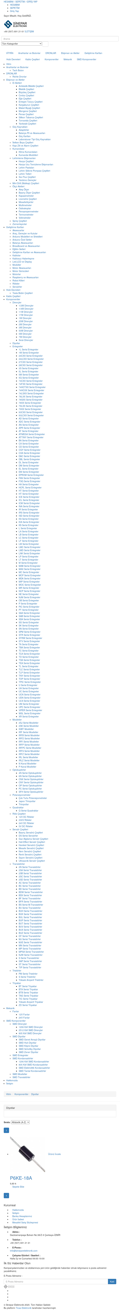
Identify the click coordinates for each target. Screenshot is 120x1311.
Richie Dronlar (19, 76)
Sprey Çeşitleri (19, 220)
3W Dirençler (25, 327)
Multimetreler (25, 205)
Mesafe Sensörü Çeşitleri (31, 848)
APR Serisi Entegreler (29, 427)
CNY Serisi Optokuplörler (31, 782)
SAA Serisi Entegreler (29, 612)
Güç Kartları (24, 136)
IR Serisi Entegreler (28, 509)
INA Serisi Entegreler (29, 506)
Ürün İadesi (18, 1219)
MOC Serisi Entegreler (30, 584)
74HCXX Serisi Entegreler (31, 390)
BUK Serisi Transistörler (30, 914)
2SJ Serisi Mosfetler (28, 722)
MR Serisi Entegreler (29, 587)
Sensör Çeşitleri (20, 829)
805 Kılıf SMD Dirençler (30, 1033)
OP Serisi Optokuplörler (30, 785)
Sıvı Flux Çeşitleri (27, 176)
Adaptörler (24, 129)
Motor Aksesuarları (21, 267)
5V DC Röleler (26, 826)
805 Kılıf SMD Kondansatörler (33, 1064)
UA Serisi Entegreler (29, 688)
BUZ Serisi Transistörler (30, 932)
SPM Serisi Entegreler (29, 631)
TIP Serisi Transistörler (30, 967)
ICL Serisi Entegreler (29, 500)
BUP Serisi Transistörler (30, 920)
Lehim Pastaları (26, 167)
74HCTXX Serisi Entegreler (32, 387)
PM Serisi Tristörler (28, 973)
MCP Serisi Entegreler (30, 575)
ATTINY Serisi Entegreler (31, 437)
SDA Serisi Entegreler (29, 619)
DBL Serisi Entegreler (29, 459)
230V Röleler (25, 820)
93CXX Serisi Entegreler (31, 412)
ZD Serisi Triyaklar (28, 1005)
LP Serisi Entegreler (28, 556)
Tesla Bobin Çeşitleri (22, 293)
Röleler (16, 283)
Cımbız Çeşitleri (26, 95)
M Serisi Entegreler (28, 562)
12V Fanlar (24, 1014)
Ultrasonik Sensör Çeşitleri (32, 860)
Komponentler (52, 59)
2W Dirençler (25, 324)
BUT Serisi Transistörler (30, 923)
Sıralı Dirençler (26, 340)
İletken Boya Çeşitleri (22, 142)
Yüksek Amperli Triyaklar (31, 1001)
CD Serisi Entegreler (29, 446)
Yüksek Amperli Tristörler (31, 979)
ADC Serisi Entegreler (29, 421)
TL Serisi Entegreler (28, 666)
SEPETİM (15, 7)
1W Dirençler (25, 318)
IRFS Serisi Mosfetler (29, 751)
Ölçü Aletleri (18, 186)
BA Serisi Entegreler (29, 440)
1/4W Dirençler (26, 308)
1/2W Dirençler (26, 305)
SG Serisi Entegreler (29, 622)
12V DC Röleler (26, 816)
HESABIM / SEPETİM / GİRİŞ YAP (20, 1)
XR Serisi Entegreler (29, 716)
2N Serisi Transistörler (30, 867)
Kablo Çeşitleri (32, 59)
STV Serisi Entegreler (29, 641)
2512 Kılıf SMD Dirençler (31, 1030)
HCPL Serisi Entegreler (30, 487)
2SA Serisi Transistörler (30, 870)
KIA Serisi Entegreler (29, 522)
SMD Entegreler (20, 1055)
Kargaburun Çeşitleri (29, 104)
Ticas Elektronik (23, 1307)
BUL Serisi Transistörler (30, 917)
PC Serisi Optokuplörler (30, 788)
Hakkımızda (12, 1080)
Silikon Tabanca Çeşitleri (31, 117)
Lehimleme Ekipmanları (24, 158)
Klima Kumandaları (28, 151)
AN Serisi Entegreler (29, 424)
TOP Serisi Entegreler (29, 678)
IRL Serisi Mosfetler (28, 757)
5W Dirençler (25, 333)
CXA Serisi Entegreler (29, 453)
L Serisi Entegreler (28, 528)
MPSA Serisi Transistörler (31, 951)
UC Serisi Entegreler (29, 691)
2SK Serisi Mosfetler (29, 725)
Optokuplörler (19, 769)
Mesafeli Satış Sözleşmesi (25, 1222)
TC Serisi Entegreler (29, 650)
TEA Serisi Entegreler (29, 663)
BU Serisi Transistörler (30, 907)
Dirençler (16, 302)
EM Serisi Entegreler (29, 471)
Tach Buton (18, 70)
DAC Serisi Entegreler (29, 456)
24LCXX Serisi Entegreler (31, 358)
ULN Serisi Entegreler (29, 700)
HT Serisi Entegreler (29, 490)
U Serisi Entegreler (28, 685)
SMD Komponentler (86, 59)
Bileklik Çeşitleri (26, 89)
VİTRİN (9, 53)
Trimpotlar (24, 804)
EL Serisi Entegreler (28, 468)
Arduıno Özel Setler (22, 239)
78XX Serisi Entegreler (30, 402)
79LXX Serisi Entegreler (30, 405)
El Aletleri (17, 82)
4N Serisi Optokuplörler (30, 772)
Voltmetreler (25, 217)
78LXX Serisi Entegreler (30, 396)
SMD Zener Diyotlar (28, 1052)
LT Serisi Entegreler (28, 559)
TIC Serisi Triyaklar (28, 998)
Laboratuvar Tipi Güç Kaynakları (35, 139)
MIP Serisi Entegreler (29, 581)
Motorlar (16, 274)
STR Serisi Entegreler (29, 634)
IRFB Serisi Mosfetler (29, 735)
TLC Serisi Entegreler (29, 669)
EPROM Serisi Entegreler (31, 474)
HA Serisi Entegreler (29, 484)
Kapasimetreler (26, 195)
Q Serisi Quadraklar (28, 810)
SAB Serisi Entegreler (29, 616)
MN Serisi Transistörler (30, 945)
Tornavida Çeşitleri (28, 120)
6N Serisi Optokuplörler (30, 776)
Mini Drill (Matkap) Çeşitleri (25, 183)
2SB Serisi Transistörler (30, 873)
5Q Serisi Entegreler (29, 377)
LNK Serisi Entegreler (29, 553)
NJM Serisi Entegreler (29, 597)
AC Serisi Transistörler (30, 882)
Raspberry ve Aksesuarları (25, 277)
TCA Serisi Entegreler (29, 653)
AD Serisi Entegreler (29, 418)
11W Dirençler (26, 311)
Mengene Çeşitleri (28, 111)
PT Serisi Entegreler (29, 609)
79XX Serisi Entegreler (30, 409)
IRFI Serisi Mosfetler (29, 741)
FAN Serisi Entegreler (29, 478)
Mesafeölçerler (26, 202)
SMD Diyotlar (18, 1036)
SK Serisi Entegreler (29, 625)
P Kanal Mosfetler (27, 766)
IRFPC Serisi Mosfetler (30, 747)
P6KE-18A (21, 1177)
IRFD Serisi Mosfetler (29, 738)
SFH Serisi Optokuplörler (31, 791)
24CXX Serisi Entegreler (31, 355)
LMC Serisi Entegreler (29, 547)
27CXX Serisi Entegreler (31, 362)
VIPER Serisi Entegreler (30, 710)
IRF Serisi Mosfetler (28, 732)
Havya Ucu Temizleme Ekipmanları (36, 164)
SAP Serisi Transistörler (30, 961)
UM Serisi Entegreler (29, 703)
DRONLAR (50, 53)
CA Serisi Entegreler (29, 443)
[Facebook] (11, 1290)
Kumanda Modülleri (28, 155)
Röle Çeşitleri (19, 813)
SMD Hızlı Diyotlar (27, 1042)
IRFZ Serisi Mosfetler (29, 754)
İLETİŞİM (29, 31)
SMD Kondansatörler (22, 1058)
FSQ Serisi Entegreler (29, 481)
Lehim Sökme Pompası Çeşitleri (34, 170)
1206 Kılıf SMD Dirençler (31, 1027)
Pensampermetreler (28, 211)
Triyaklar (16, 983)
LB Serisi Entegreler (28, 534)
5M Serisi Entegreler (29, 374)
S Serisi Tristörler (27, 976)
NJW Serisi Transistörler (30, 954)
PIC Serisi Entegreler (29, 606)
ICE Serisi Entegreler (29, 496)
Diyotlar (16, 343)
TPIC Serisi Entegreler (30, 681)
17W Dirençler (26, 314)
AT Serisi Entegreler (28, 431)
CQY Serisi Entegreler (29, 449)
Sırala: (7, 1122)
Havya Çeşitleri (26, 161)
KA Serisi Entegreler (29, 518)
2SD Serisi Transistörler (30, 879)
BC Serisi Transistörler (30, 885)
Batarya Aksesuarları (22, 242)
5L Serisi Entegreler (28, 371)
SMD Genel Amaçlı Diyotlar (32, 1039)
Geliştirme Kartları (93, 53)
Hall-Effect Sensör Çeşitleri (32, 841)
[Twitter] (11, 1293)
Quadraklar (18, 807)
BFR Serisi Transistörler (30, 901)
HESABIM (15, 4)
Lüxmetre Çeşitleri (28, 198)
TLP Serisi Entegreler (29, 672)
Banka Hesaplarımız (22, 1216)
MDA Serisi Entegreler (29, 578)
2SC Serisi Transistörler (30, 876)
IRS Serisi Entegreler (29, 512)
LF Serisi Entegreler (28, 540)
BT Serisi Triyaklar (28, 986)
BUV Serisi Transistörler (30, 926)
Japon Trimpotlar (27, 801)
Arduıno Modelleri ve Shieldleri (27, 236)
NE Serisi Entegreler (29, 594)
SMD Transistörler (21, 1077)
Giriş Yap (14, 11)
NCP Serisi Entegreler (29, 591)
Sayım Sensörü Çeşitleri (30, 857)
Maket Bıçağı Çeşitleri (29, 107)
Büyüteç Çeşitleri (27, 92)
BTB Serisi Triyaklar (28, 992)
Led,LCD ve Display (22, 261)
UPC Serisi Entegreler (29, 707)
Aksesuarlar (18, 230)
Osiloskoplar (25, 208)
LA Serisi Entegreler (28, 531)
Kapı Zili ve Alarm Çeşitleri (25, 145)
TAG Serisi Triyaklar (28, 995)
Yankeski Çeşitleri (27, 123)
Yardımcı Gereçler (27, 180)
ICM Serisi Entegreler (29, 503)
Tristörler (16, 970)
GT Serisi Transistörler (30, 936)
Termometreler (26, 214)
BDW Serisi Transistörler (31, 892)
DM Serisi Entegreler (29, 465)
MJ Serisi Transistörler (30, 939)
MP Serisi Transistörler (30, 948)
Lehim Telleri (25, 173)
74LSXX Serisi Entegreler (31, 393)
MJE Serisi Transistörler (30, 942)
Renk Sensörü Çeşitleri (30, 854)
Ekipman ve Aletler (70, 53)
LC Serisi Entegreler (28, 537)
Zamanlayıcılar (19, 224)
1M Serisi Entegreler (29, 352)
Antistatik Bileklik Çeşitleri (31, 86)
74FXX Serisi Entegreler (30, 384)
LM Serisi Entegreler (29, 543)
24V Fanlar (24, 1017)
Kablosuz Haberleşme (23, 258)
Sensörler (17, 286)
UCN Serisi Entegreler (29, 694)
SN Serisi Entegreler (29, 628)
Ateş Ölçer (24, 189)
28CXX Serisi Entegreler (31, 365)
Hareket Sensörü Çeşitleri (31, 845)
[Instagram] (11, 1300)
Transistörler (18, 863)
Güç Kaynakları (20, 126)
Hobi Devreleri (13, 59)
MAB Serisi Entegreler (29, 565)
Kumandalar (18, 148)
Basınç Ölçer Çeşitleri (29, 192)
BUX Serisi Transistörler (30, 929)
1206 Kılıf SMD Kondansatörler (34, 1061)
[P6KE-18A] (28, 1154)
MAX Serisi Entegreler (29, 569)
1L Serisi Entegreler (28, 349)
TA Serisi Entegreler (28, 644)
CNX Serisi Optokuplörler (31, 779)
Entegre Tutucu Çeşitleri (30, 101)
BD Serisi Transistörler (30, 889)
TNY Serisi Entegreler (29, 675)
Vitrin (8, 64)
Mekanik (68, 59)
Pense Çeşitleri (26, 114)
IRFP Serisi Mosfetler (29, 744)
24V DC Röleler (26, 823)
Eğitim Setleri (18, 249)
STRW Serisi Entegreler (30, 638)
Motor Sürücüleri (20, 271)
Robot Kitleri (18, 280)
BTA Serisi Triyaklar (28, 989)
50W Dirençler (26, 330)
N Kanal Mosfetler (27, 763)
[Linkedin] (11, 1296)
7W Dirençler (25, 336)
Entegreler (17, 346)
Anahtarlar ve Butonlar (29, 53)
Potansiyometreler (21, 794)
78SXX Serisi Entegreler (30, 399)
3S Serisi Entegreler (28, 368)
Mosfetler (17, 719)
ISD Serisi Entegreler (29, 515)
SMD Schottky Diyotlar (30, 1048)
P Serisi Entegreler (28, 603)
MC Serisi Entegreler (29, 572)
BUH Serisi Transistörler (30, 910)
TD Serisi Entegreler (29, 656)
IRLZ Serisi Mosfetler (29, 760)
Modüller (16, 264)
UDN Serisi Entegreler (29, 697)
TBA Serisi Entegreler (29, 647)
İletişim (9, 1083)
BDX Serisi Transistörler (30, 895)
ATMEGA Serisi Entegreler (32, 434)
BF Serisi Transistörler (30, 898)
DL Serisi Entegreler (29, 462)
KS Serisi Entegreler (28, 525)
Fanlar (15, 1011)
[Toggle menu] (2, 48)
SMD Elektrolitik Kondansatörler (34, 1067)
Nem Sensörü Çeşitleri (30, 851)
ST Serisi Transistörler (30, 964)
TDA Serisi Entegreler (29, 660)
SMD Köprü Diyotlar (28, 1045)
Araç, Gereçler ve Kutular (25, 233)
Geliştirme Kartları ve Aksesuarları (29, 252)
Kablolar (16, 255)
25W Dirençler (26, 321)
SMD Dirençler (19, 1023)
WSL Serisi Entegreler (29, 713)
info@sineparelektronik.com (24, 1250)
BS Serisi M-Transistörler (31, 904)
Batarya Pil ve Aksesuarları (32, 133)
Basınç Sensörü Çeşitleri (31, 832)
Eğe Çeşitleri (25, 98)
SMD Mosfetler (19, 1074)
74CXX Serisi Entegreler (31, 380)
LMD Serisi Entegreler (29, 550)
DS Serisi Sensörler (28, 835)
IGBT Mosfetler (26, 729)
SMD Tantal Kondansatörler (32, 1070)
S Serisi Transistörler (29, 958)
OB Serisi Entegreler (29, 600)
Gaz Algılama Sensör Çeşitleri (33, 838)
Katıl (112, 1281)
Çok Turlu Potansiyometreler (33, 798)
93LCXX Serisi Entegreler (31, 415)
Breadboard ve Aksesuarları (26, 245)
